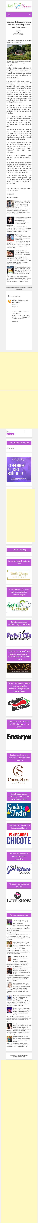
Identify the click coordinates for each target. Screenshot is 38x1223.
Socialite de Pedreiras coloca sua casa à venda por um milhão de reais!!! (19, 25)
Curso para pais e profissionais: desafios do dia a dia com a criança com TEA (22, 997)
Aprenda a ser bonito (12, 933)
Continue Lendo (18, 213)
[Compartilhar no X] (11, 194)
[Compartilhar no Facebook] (13, 194)
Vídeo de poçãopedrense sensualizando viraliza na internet (20, 958)
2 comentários (19, 34)
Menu (9, 15)
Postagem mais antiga (26, 287)
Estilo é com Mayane (23, 1055)
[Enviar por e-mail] (8, 194)
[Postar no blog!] (10, 194)
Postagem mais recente (12, 287)
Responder (15, 306)
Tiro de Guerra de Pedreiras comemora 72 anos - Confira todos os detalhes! (21, 922)
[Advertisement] (19, 371)
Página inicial (10, 448)
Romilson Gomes (21, 1056)
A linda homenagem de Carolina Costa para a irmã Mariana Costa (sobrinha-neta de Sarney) (22, 1025)
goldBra (14, 300)
